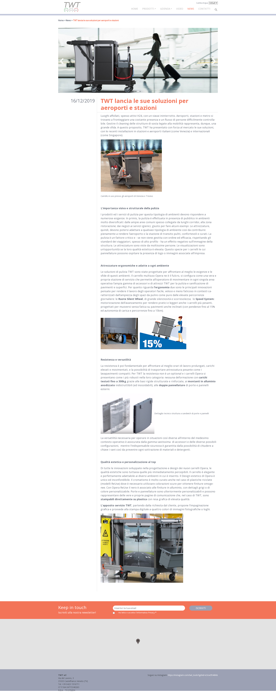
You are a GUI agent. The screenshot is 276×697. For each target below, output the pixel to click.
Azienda (165, 8)
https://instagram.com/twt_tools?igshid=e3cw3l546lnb (193, 675)
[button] (138, 641)
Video (179, 8)
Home (134, 8)
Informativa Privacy (67, 693)
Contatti (204, 8)
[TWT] (72, 7)
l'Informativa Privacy (145, 612)
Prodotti (148, 8)
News (190, 8)
